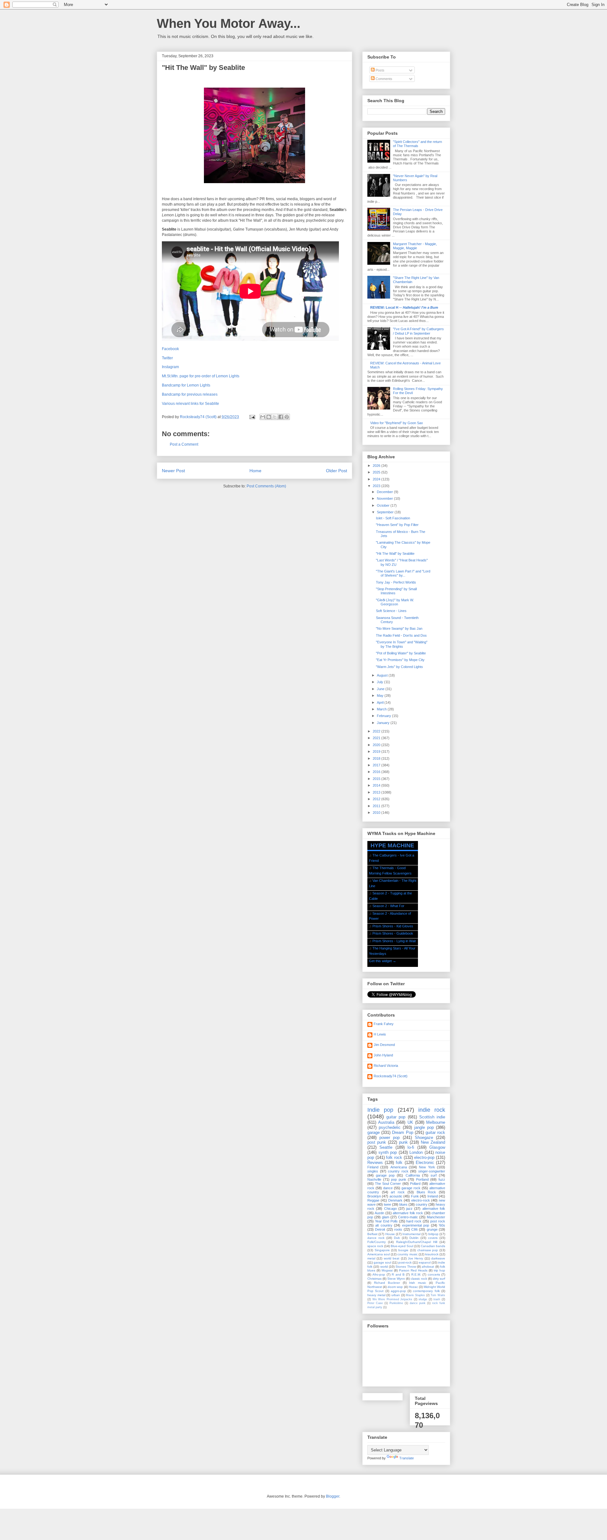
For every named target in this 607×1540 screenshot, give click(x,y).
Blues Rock (426, 1192)
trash (436, 1299)
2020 (377, 745)
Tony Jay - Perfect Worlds (396, 582)
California (413, 1175)
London (416, 1152)
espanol (425, 1262)
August (383, 675)
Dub (397, 1238)
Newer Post (173, 470)
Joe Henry (415, 1258)
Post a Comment (184, 444)
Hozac (413, 1287)
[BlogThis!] (269, 417)
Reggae (373, 1200)
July (380, 682)
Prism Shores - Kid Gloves (392, 926)
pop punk (398, 1179)
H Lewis (380, 1034)
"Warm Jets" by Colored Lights (399, 667)
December (385, 492)
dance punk (418, 1303)
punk (403, 1142)
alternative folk (433, 1208)
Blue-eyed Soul (402, 1246)
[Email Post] (252, 417)
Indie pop (380, 1110)
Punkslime (396, 1303)
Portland (422, 1179)
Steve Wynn (396, 1278)
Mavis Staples (415, 1295)
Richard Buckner (387, 1282)
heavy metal (376, 1295)
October (383, 505)
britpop (433, 1234)
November (385, 498)
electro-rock (420, 1200)
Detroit (380, 1229)
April (380, 702)
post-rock (405, 1262)
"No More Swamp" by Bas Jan (399, 628)
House (390, 1234)
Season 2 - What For (388, 906)
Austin (379, 1213)
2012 (377, 799)
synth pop (387, 1152)
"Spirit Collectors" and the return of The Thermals (417, 144)
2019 (377, 751)
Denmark (395, 1200)
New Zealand (433, 1142)
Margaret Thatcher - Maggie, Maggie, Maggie (415, 246)
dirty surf (439, 1278)
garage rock (411, 1188)
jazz (409, 1208)
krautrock (431, 1254)
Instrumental (411, 1234)
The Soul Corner (388, 1183)
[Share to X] (275, 417)
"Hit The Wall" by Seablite (395, 553)
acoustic (395, 1196)
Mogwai (387, 1270)
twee (387, 1204)
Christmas (374, 1278)
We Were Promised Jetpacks (392, 1299)
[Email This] (263, 417)
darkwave (438, 1258)
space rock (375, 1246)
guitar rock (435, 1132)
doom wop (395, 1287)
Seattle (385, 1147)
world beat (391, 1258)
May (380, 695)
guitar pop (395, 1117)
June (381, 689)
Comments (383, 79)
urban (395, 1295)
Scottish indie (432, 1117)
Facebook (170, 349)
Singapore (382, 1250)
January (383, 723)
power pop (389, 1137)
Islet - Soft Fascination (393, 518)
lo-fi (411, 1147)
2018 (377, 758)
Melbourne (435, 1122)
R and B (398, 1274)
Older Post (336, 470)
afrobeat (428, 1266)
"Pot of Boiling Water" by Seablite (401, 653)
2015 (377, 779)
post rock (437, 1221)
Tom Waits (438, 1295)
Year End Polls (386, 1221)
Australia (386, 1122)
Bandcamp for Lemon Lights (186, 385)
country (421, 1204)
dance (388, 1188)
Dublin (414, 1238)
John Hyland (383, 1055)
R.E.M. (416, 1274)
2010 (377, 812)
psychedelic (390, 1127)
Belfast (372, 1234)
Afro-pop (378, 1274)
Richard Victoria (386, 1065)
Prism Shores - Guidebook (392, 933)
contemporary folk (426, 1291)
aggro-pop (398, 1291)
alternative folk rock (408, 1213)
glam (385, 1217)
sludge (423, 1299)
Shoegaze (424, 1137)
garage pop (385, 1175)
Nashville (374, 1179)
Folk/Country (376, 1242)
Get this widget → (382, 961)
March (382, 709)
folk (399, 1162)
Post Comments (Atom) (266, 486)
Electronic (425, 1162)
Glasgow (437, 1147)
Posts (379, 70)
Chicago (390, 1208)
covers (433, 1238)
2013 (377, 792)
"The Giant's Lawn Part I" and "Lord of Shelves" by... (403, 573)
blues (403, 1204)
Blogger (332, 1496)
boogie (403, 1250)
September (386, 512)
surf (434, 1175)
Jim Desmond (384, 1045)
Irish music (417, 1282)
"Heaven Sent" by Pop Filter (397, 525)
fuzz (441, 1179)
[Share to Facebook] (281, 417)
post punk (376, 1142)
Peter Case (375, 1303)
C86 (414, 1229)
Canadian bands (433, 1246)
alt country (383, 1225)
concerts (434, 1274)
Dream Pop (402, 1132)
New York (427, 1167)
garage (373, 1132)
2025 (377, 472)
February (384, 716)
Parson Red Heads (413, 1270)
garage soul (382, 1262)
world (384, 1266)
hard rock (413, 1221)
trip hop (439, 1270)
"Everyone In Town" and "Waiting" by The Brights (401, 644)
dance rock (375, 1238)
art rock (398, 1192)
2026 (377, 465)
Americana (398, 1167)
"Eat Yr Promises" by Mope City (400, 660)
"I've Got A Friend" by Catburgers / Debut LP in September (418, 331)
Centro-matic (408, 1217)
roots (398, 1229)
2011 (377, 806)
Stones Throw (405, 1266)
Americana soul (378, 1254)
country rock (398, 1171)
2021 (377, 738)
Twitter (167, 358)
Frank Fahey (384, 1024)
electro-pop (424, 1157)
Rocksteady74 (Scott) (391, 1076)
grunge (432, 1229)
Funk (415, 1196)
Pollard (415, 1183)
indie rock (431, 1110)
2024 (377, 479)
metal (371, 1258)
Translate (406, 1458)
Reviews (375, 1162)
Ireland (432, 1196)
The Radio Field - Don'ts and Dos (401, 635)
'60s (442, 1225)
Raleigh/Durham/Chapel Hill (416, 1242)
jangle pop (424, 1127)
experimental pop (415, 1225)
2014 (377, 785)
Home (255, 470)
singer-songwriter (431, 1171)
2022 (377, 731)
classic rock (419, 1278)
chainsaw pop (427, 1250)
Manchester (436, 1217)
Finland (372, 1167)
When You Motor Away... (228, 23)
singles (372, 1171)
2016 (377, 772)
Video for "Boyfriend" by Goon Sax (396, 423)
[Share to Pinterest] (287, 417)
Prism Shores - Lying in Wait (394, 941)
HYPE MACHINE (392, 845)
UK (410, 1122)
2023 (377, 486)
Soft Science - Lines (391, 611)
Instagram (170, 367)
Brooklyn (374, 1196)
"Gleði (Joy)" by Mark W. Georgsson (395, 602)
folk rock (394, 1157)
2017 (377, 765)
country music (407, 1254)
